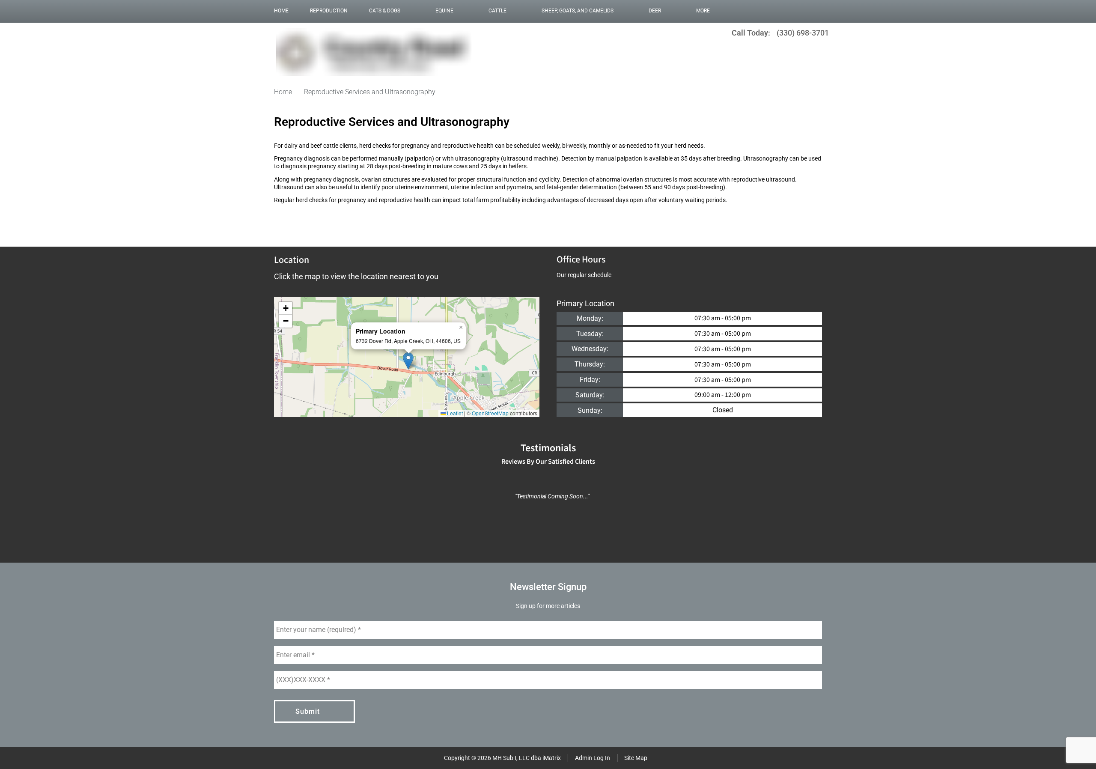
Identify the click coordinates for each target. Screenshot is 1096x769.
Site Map (635, 757)
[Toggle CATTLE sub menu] (515, 11)
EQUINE (444, 11)
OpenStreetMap (490, 413)
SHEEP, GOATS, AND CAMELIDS (578, 11)
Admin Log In (592, 757)
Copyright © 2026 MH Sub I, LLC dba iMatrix (502, 757)
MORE (703, 11)
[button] (408, 361)
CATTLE (497, 11)
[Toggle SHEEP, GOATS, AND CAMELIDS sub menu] (622, 11)
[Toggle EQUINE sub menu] (462, 11)
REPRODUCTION (329, 11)
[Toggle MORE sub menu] (718, 11)
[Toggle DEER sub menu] (669, 11)
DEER (655, 11)
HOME (281, 11)
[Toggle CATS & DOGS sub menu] (409, 11)
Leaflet (454, 413)
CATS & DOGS (384, 11)
